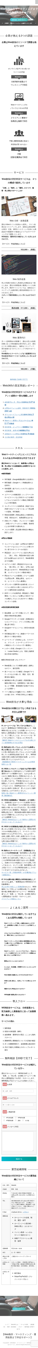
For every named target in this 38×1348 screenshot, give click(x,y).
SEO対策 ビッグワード (19, 427)
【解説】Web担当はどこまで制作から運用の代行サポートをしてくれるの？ (19, 820)
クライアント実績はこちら (11, 899)
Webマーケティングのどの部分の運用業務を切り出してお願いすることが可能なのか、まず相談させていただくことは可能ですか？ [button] (20, 943)
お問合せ (25, 1212)
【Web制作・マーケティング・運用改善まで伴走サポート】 (19, 1336)
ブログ (20, 1327)
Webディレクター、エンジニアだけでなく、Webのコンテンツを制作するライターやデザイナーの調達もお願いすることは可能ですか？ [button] (20, 953)
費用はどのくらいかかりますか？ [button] (14, 961)
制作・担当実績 (11, 1327)
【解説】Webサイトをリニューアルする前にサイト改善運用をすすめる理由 (19, 741)
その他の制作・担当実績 (13, 437)
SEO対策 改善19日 (17, 430)
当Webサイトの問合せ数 (19, 434)
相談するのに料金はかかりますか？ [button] (14, 989)
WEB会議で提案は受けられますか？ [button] (15, 994)
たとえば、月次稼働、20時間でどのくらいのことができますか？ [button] (20, 968)
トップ (7, 1324)
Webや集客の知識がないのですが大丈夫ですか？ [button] (18, 975)
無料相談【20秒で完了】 (19, 379)
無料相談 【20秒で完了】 (19, 20)
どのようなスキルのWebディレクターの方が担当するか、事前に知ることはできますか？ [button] (20, 934)
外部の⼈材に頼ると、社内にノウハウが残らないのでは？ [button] (20, 982)
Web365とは (14, 1324)
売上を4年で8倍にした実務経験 (13, 886)
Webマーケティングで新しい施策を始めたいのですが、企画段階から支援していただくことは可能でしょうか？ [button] (20, 925)
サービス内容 (24, 1324)
